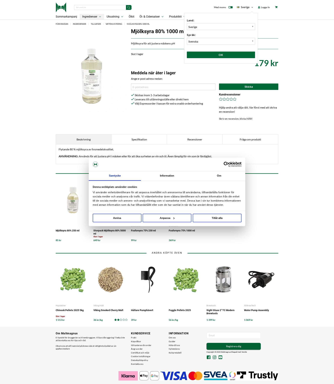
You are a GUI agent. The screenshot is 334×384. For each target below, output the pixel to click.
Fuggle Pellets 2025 (180, 310)
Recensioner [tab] (194, 139)
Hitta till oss (174, 345)
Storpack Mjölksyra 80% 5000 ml (109, 232)
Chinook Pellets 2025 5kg (70, 310)
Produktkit (175, 16)
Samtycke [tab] (115, 175)
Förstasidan (62, 24)
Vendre (244, 352)
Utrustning (113, 16)
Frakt (133, 337)
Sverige (243, 7)
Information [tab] (167, 175)
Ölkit (131, 16)
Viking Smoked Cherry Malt (108, 310)
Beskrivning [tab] (84, 139)
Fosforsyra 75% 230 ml (143, 230)
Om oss (172, 337)
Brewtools (211, 305)
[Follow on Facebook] (209, 357)
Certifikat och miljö (140, 352)
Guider (172, 341)
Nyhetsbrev (174, 349)
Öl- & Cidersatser (150, 16)
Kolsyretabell (175, 352)
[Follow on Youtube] (220, 357)
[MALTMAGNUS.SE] (61, 6)
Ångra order (137, 349)
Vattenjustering (114, 24)
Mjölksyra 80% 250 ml (67, 230)
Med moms (220, 7)
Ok (221, 54)
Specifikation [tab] (139, 139)
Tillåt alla (217, 217)
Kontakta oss (137, 364)
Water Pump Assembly (256, 310)
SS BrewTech (250, 305)
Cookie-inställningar (140, 356)
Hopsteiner (61, 305)
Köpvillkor (136, 341)
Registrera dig (233, 346)
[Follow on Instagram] (214, 357)
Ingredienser (90, 16)
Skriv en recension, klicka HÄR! (236, 118)
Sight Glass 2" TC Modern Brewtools (220, 312)
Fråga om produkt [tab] (250, 139)
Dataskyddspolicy (139, 360)
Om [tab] (219, 175)
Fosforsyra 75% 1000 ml (182, 230)
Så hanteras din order (141, 345)
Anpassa (165, 217)
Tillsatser (96, 24)
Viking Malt (98, 305)
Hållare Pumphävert (142, 310)
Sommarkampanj (66, 16)
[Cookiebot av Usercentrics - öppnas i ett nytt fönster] (226, 164)
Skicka (249, 86)
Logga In (265, 7)
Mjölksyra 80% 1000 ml (138, 24)
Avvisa (117, 217)
